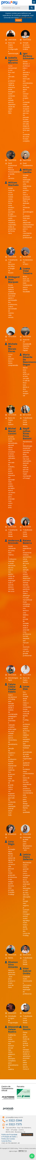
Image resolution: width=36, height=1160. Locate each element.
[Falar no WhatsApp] (31, 1156)
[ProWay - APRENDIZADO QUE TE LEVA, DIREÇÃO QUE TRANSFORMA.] (9, 3)
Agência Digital (13, 1151)
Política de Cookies (8, 1139)
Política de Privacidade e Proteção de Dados (9, 1136)
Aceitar (18, 20)
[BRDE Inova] (23, 1094)
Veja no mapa (27, 1135)
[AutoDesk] (8, 1098)
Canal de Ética (6, 1141)
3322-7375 (14, 1124)
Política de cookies (25, 18)
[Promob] (8, 1109)
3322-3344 (14, 1120)
